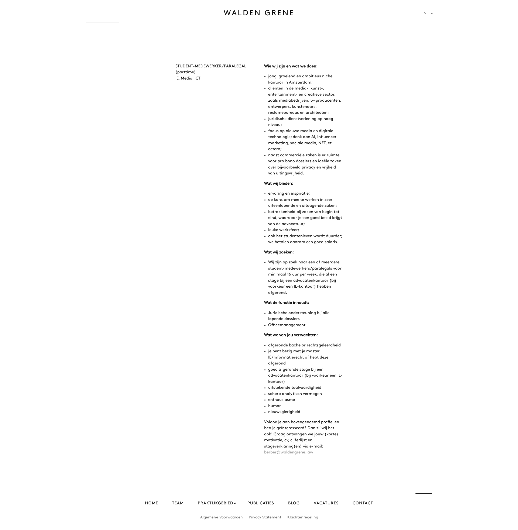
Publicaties (260, 503)
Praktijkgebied (215, 503)
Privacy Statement (265, 517)
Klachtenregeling (302, 517)
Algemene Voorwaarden (221, 517)
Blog (294, 503)
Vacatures (326, 503)
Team (178, 503)
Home (151, 503)
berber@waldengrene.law (288, 452)
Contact (363, 503)
